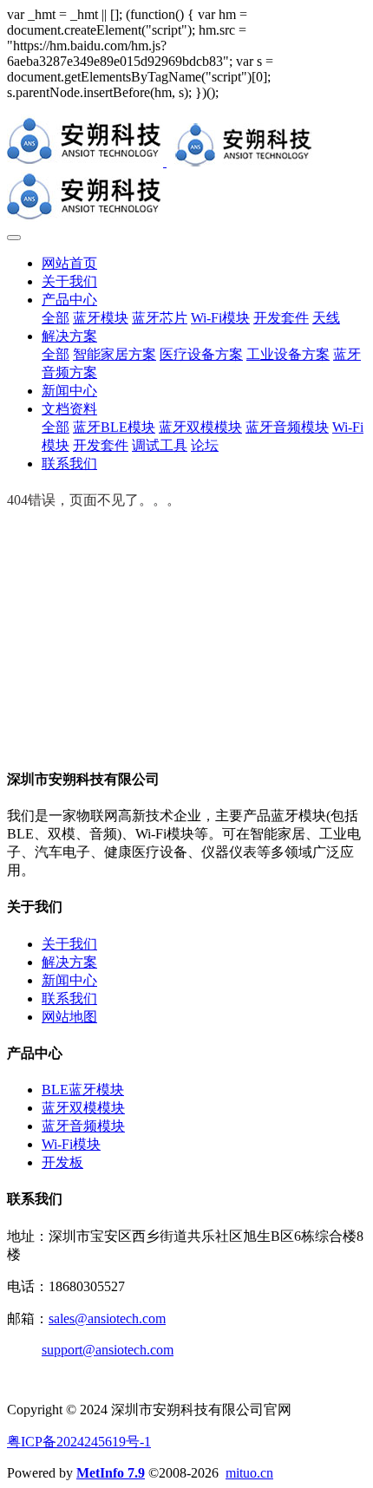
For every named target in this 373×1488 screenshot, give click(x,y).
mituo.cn (249, 1472)
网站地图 (69, 1016)
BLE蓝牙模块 (83, 1089)
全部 (55, 317)
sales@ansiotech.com (107, 1318)
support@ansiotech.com (107, 1349)
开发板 (62, 1162)
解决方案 (69, 962)
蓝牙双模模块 (83, 1107)
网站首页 (69, 263)
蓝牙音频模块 (83, 1126)
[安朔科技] (186, 169)
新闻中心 (69, 980)
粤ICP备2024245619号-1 (79, 1441)
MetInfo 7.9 (110, 1472)
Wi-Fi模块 (71, 1144)
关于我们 (69, 944)
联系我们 (69, 998)
